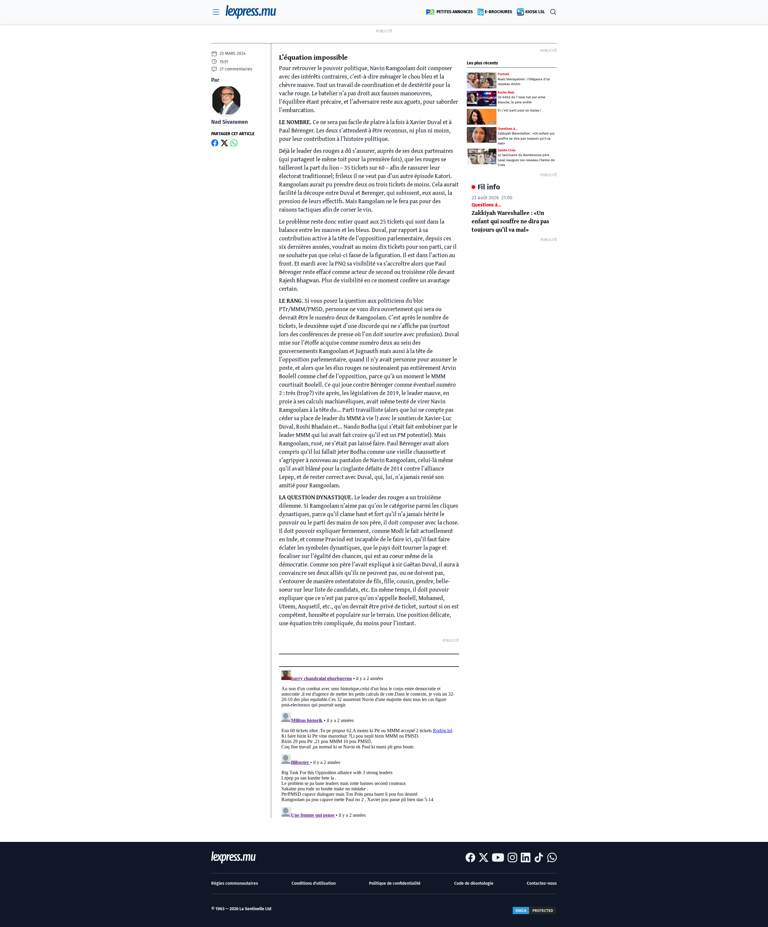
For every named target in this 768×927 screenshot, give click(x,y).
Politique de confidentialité (395, 883)
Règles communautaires (234, 883)
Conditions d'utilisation (314, 883)
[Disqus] (369, 743)
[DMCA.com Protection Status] (534, 910)
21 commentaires (236, 69)
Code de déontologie (474, 883)
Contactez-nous (542, 883)
